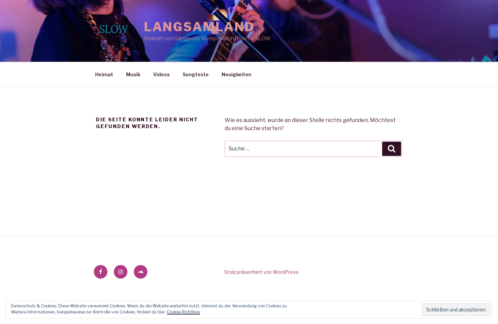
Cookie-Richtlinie (183, 312)
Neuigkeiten (236, 74)
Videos (161, 74)
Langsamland (199, 26)
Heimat (104, 74)
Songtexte (196, 74)
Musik (133, 74)
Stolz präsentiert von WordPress (261, 272)
